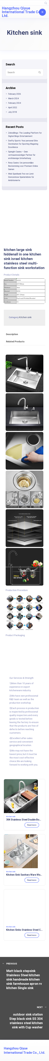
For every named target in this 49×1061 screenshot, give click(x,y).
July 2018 (12, 112)
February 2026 (14, 94)
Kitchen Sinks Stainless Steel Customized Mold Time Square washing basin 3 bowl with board (24, 929)
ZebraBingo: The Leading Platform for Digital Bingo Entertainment (25, 134)
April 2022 (12, 107)
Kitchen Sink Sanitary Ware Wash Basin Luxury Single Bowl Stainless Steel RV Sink (24, 874)
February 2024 (14, 103)
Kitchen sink (25, 317)
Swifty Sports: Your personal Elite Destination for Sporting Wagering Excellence (23, 143)
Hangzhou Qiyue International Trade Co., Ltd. (22, 12)
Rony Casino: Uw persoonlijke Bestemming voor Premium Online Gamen (23, 166)
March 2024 (13, 98)
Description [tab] (12, 334)
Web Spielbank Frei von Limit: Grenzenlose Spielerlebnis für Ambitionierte (21, 177)
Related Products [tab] (15, 341)
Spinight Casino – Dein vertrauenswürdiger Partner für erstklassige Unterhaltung (21, 155)
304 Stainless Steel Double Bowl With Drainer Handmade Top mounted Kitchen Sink (24, 819)
